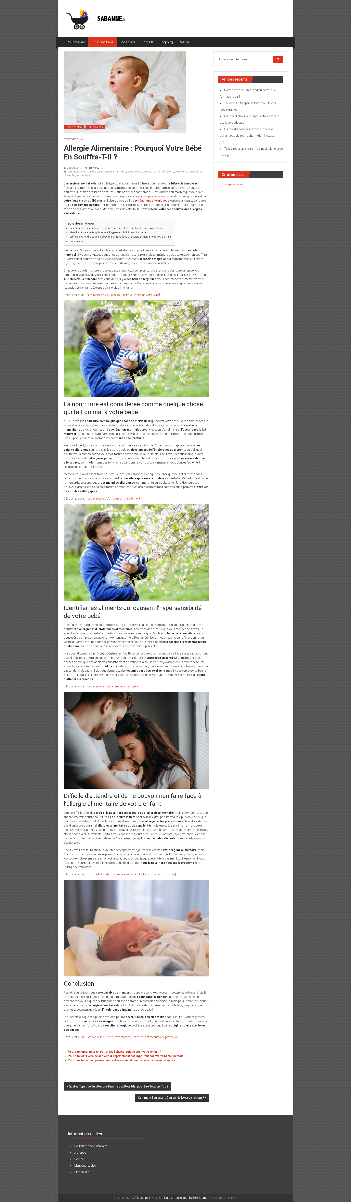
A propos (80, 1152)
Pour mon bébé (102, 42)
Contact (79, 1159)
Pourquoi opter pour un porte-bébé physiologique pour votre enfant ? (114, 1051)
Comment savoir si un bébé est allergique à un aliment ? (96, 171)
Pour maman (76, 42)
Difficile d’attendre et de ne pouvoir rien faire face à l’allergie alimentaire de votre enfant (120, 236)
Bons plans (127, 42)
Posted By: (73, 167)
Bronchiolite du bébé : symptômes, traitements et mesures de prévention (133, 1037)
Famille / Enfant (73, 127)
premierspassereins (230, 184)
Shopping (166, 42)
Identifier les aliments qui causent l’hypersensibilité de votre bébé (108, 232)
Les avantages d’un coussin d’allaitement (114, 498)
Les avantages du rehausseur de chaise (113, 686)
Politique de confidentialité (90, 1146)
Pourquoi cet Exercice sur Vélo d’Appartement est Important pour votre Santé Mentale (125, 1056)
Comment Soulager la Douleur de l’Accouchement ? (171, 1097)
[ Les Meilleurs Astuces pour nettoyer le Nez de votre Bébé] (123, 295)
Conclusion (76, 241)
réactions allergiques (152, 200)
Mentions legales (85, 1165)
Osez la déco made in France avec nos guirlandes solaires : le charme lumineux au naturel (247, 136)
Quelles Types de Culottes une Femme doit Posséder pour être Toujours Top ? (118, 1086)
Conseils (147, 42)
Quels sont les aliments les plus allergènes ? (150, 171)
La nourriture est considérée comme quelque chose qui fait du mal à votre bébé (116, 228)
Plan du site (81, 1172)
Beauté (184, 42)
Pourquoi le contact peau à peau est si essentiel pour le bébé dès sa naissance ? (121, 1060)
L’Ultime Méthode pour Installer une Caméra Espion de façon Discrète (131, 874)
